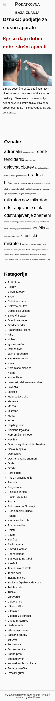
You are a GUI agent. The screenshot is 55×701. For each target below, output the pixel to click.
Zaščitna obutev (17, 634)
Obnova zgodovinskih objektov (26, 444)
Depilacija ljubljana (19, 310)
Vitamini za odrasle (19, 615)
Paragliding (14, 472)
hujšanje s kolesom (20, 183)
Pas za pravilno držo (20, 477)
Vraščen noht (16, 625)
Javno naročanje (18, 353)
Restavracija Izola (18, 520)
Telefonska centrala (19, 568)
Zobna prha (15, 653)
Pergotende (15, 487)
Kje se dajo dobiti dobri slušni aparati (25, 42)
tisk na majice (16, 250)
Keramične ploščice (19, 367)
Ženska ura (14, 644)
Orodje (12, 468)
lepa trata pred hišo (11, 194)
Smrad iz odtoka (18, 549)
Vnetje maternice (18, 620)
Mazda (12, 406)
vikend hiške (24, 255)
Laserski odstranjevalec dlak (25, 382)
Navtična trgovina (18, 430)
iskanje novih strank (35, 183)
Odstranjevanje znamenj (22, 458)
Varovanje (14, 596)
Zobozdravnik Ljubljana (22, 663)
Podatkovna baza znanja (26, 695)
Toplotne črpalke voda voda (24, 582)
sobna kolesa (15, 237)
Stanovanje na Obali (20, 558)
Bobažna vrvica (17, 301)
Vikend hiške (15, 606)
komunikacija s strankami (40, 189)
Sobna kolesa (16, 553)
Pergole (12, 482)
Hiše (10, 334)
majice (21, 194)
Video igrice (15, 601)
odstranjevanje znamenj (27, 215)
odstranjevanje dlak (23, 207)
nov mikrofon (34, 199)
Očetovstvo (14, 453)
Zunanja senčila (17, 668)
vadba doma (14, 255)
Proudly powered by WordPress (32, 696)
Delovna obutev (17, 306)
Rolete (12, 530)
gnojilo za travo (21, 176)
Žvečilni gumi (16, 673)
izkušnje (47, 183)
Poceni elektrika (17, 496)
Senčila (12, 539)
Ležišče (12, 391)
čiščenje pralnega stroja (41, 259)
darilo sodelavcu (31, 160)
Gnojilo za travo (17, 320)
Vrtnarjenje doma (18, 630)
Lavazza (13, 387)
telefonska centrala (29, 244)
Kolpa (11, 372)
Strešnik (13, 563)
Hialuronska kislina (19, 329)
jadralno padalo (25, 189)
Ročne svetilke (17, 525)
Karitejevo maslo (18, 358)
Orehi (11, 463)
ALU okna (14, 282)
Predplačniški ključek (20, 510)
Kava (11, 363)
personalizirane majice (26, 222)
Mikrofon (13, 410)
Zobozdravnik (16, 658)
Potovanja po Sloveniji (21, 506)
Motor (11, 420)
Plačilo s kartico (17, 491)
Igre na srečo (16, 344)
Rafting (12, 515)
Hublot (12, 339)
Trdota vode (15, 587)
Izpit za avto (15, 348)
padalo (6, 222)
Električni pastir (17, 315)
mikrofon (12, 199)
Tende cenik (15, 573)
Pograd (12, 501)
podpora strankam (42, 222)
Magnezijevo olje (18, 396)
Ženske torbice (17, 649)
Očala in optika (17, 449)
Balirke (12, 287)
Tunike (12, 592)
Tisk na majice (16, 577)
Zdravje (12, 639)
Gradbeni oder (16, 325)
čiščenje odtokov (25, 259)
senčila (38, 227)
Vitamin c (13, 611)
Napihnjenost (16, 425)
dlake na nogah (9, 176)
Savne (11, 534)
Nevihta (12, 439)
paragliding (14, 222)
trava (24, 250)
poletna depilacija (10, 229)
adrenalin (13, 151)
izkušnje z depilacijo (11, 189)
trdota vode (30, 250)
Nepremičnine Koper (20, 434)
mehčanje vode (30, 194)
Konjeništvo (15, 377)
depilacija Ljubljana (41, 168)
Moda (11, 415)
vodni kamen (34, 255)
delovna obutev (19, 166)
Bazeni (12, 296)
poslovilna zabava (24, 229)
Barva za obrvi (16, 291)
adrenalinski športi (29, 152)
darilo (18, 159)
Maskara (13, 401)
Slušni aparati (16, 544)
